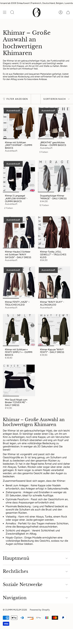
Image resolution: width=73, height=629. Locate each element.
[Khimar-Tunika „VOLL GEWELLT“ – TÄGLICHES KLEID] (54, 232)
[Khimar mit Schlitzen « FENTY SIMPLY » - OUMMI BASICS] (19, 330)
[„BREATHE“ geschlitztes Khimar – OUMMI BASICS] (54, 123)
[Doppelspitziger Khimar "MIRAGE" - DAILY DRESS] (54, 176)
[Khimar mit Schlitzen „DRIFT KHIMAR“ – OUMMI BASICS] (19, 123)
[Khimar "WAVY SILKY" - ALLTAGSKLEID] (54, 282)
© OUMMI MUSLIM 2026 (15, 609)
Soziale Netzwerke (23, 584)
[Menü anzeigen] (4, 12)
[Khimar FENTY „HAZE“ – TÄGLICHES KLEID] (19, 282)
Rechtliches (15, 571)
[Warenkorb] (68, 12)
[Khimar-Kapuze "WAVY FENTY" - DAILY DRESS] (54, 330)
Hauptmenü (16, 558)
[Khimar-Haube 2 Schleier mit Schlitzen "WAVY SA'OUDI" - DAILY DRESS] (19, 232)
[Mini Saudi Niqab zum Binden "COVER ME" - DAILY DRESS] (19, 380)
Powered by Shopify (40, 609)
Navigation (15, 597)
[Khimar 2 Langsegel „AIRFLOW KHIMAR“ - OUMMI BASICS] (19, 176)
